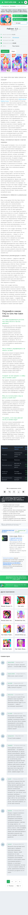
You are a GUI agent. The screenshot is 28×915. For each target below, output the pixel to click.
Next (18, 885)
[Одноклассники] (14, 492)
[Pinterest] (23, 492)
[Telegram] (4, 492)
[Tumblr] (18, 492)
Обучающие (15, 37)
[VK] (9, 492)
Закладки (18, 23)
